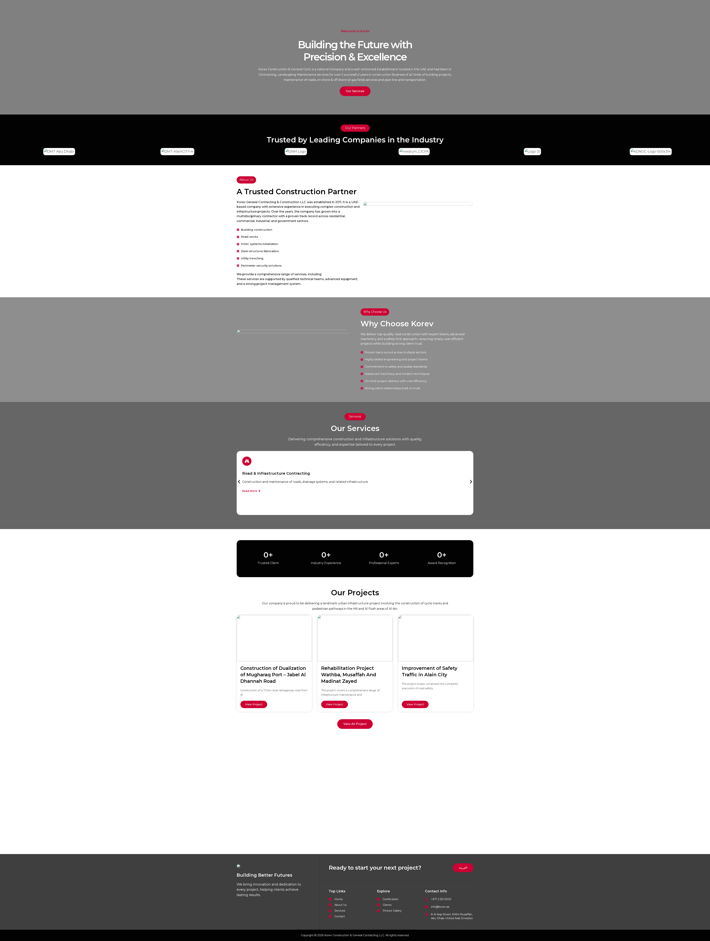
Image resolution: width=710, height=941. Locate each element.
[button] (239, 481)
